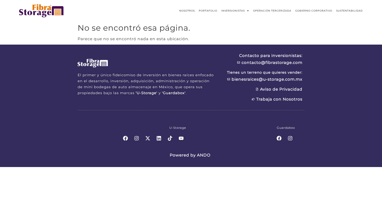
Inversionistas (233, 10)
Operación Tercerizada (272, 10)
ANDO (203, 155)
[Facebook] (125, 138)
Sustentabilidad (349, 10)
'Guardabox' (174, 93)
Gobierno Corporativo (313, 10)
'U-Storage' (146, 93)
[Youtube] (181, 138)
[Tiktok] (170, 138)
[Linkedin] (159, 138)
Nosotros (187, 10)
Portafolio (208, 10)
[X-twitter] (148, 138)
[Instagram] (136, 138)
